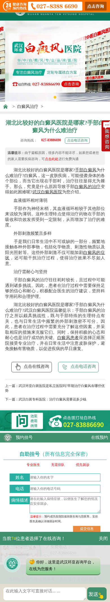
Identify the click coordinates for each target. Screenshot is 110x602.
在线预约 (99, 437)
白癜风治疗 (27, 106)
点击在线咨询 (36, 366)
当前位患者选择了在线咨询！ (33, 538)
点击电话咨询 (77, 140)
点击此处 (51, 159)
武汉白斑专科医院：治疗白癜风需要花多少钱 (52, 399)
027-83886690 (51, 140)
